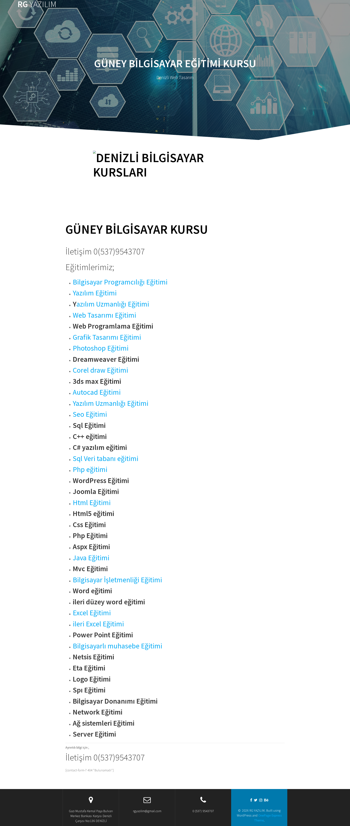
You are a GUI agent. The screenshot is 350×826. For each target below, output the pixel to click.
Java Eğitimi (91, 557)
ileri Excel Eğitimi (98, 623)
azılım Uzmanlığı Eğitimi (112, 304)
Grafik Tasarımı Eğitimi (107, 337)
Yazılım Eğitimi (95, 292)
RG (37, 4)
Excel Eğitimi (92, 612)
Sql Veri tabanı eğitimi (105, 458)
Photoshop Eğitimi (101, 348)
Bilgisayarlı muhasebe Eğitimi (117, 645)
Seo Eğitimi (90, 414)
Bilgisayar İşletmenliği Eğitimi (117, 579)
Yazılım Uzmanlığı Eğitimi (110, 403)
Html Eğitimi (92, 502)
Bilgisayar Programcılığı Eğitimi (120, 282)
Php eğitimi (90, 469)
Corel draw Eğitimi (100, 370)
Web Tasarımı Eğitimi (104, 315)
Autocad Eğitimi (97, 392)
